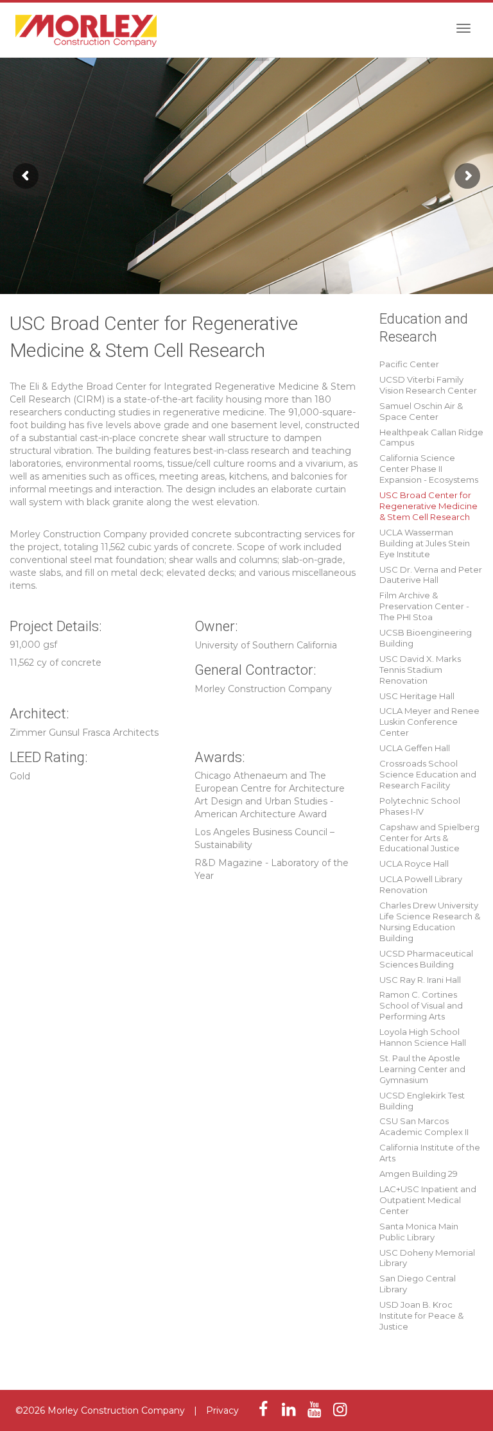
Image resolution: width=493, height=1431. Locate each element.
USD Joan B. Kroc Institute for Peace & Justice (421, 1315)
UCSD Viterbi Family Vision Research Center (428, 384)
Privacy (222, 1410)
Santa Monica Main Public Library (418, 1231)
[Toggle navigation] (463, 28)
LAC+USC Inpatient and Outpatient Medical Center (427, 1200)
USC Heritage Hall (416, 696)
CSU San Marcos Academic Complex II (424, 1126)
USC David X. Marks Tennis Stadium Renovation (420, 670)
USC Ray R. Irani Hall (420, 980)
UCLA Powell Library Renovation (420, 884)
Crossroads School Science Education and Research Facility (427, 774)
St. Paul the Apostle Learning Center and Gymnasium (422, 1069)
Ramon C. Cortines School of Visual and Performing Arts (421, 1005)
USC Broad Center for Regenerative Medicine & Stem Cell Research (428, 506)
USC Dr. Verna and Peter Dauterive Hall (430, 574)
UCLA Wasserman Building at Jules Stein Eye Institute (424, 543)
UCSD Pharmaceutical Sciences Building (426, 958)
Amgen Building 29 (418, 1173)
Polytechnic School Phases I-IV (419, 806)
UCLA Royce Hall (414, 863)
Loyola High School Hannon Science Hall (422, 1037)
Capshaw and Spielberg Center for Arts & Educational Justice (429, 838)
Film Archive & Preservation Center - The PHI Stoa (424, 606)
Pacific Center (409, 364)
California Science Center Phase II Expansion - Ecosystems (428, 469)
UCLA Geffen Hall (414, 748)
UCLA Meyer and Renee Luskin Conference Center (429, 722)
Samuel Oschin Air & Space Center (421, 411)
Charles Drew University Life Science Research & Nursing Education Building (429, 921)
